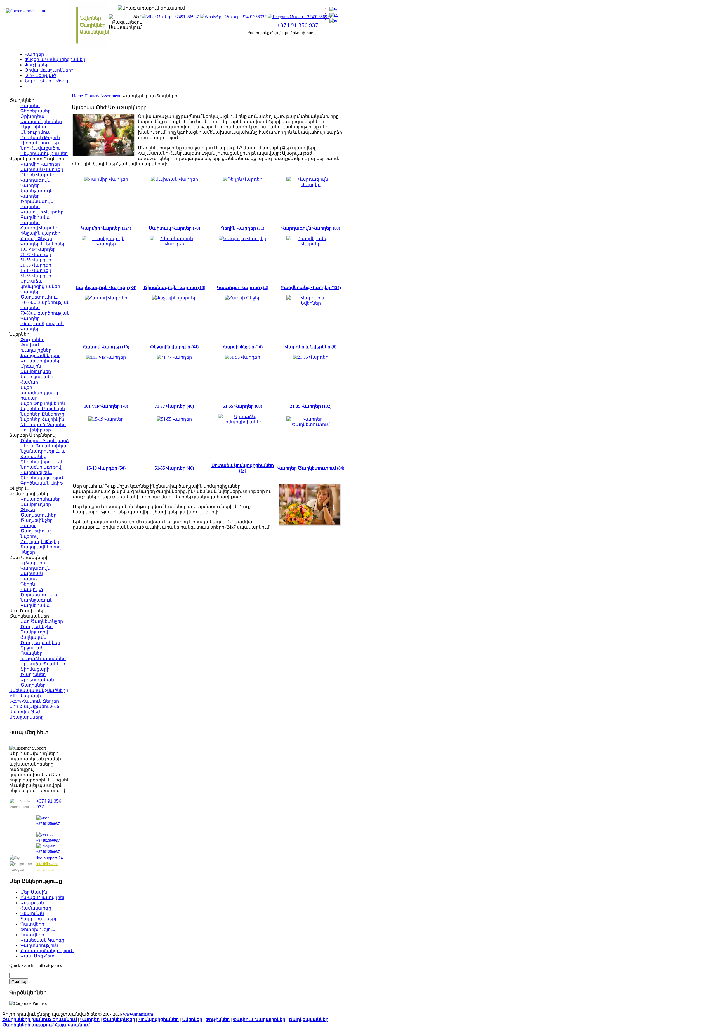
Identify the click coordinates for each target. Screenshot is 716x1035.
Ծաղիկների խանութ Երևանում (39, 1019)
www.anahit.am (138, 1014)
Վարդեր (34, 54)
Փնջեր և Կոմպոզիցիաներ (55, 59)
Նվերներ (192, 1019)
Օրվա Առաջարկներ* (49, 70)
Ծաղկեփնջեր (119, 1019)
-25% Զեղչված (40, 75)
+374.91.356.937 (297, 25)
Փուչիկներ (37, 64)
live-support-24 (49, 858)
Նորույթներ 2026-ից (46, 80)
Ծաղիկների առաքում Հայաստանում (46, 1024)
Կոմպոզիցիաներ (158, 1019)
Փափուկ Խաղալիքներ (259, 1019)
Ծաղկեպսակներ (308, 1019)
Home (77, 95)
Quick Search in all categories (35, 965)
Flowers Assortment (102, 95)
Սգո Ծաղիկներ (42, 86)
